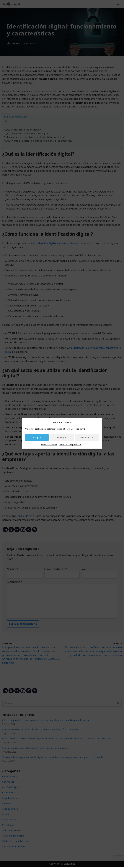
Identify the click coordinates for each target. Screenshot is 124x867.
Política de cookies (49, 444)
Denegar (62, 437)
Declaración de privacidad (70, 444)
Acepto (37, 437)
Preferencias (87, 437)
